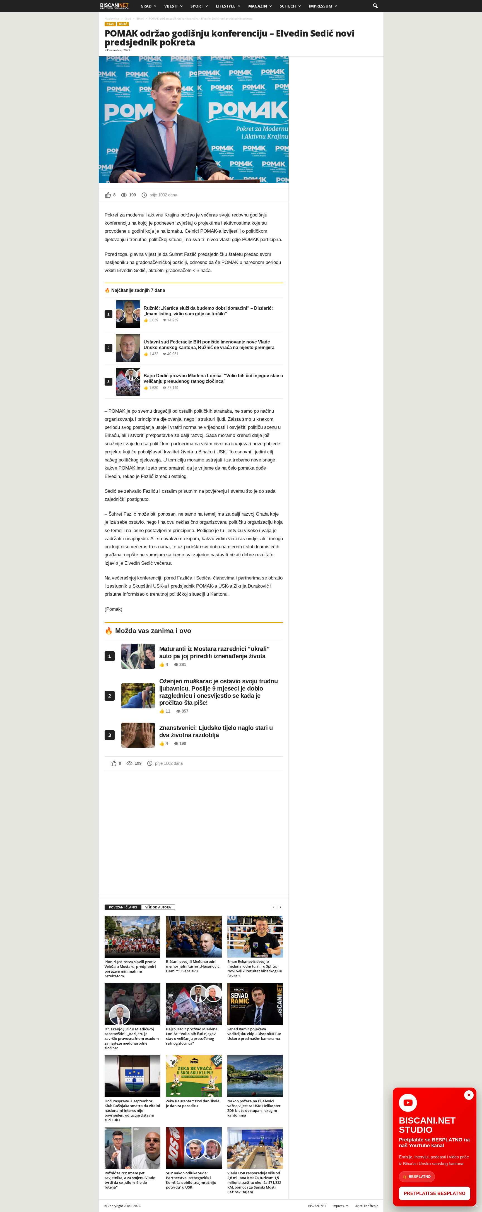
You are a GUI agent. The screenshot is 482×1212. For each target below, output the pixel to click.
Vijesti (171, 6)
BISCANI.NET (317, 1206)
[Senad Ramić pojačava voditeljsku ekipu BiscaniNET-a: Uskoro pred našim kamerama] (255, 1004)
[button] (375, 6)
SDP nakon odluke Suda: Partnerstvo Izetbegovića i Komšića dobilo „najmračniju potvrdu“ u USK (191, 1180)
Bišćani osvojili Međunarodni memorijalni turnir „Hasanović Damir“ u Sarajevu (192, 966)
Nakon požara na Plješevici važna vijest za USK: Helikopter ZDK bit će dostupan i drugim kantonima (254, 1108)
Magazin (257, 6)
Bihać (140, 18)
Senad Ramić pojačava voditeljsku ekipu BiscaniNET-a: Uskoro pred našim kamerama (254, 1033)
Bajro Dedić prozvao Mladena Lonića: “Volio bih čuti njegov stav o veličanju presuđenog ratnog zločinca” (192, 1036)
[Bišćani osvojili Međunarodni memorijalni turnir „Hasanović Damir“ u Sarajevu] (194, 937)
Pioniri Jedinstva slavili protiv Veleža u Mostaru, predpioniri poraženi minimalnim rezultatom (130, 968)
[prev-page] (273, 907)
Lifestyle (225, 6)
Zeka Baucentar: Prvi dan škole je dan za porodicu (192, 1103)
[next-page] (280, 907)
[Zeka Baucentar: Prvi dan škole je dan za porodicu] (194, 1076)
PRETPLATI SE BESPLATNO (434, 1193)
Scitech (288, 6)
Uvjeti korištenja (366, 1206)
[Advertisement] (194, 832)
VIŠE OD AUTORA (158, 907)
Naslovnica (112, 18)
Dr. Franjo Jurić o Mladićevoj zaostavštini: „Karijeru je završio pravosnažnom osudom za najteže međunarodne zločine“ (132, 1038)
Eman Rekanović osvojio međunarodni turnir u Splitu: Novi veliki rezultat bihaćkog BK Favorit (254, 968)
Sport (197, 6)
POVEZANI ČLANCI (123, 907)
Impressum (320, 6)
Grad (146, 6)
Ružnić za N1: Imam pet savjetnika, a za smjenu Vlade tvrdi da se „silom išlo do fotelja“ (130, 1180)
